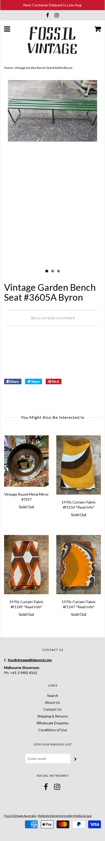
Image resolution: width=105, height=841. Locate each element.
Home (8, 68)
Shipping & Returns (52, 716)
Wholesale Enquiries (52, 723)
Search (52, 695)
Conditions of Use (52, 730)
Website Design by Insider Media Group (64, 816)
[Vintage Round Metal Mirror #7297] (26, 461)
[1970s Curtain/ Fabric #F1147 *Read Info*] (78, 564)
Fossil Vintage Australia (20, 816)
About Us (52, 702)
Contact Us (52, 709)
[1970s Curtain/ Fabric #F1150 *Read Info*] (78, 465)
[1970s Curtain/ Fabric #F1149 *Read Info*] (26, 564)
